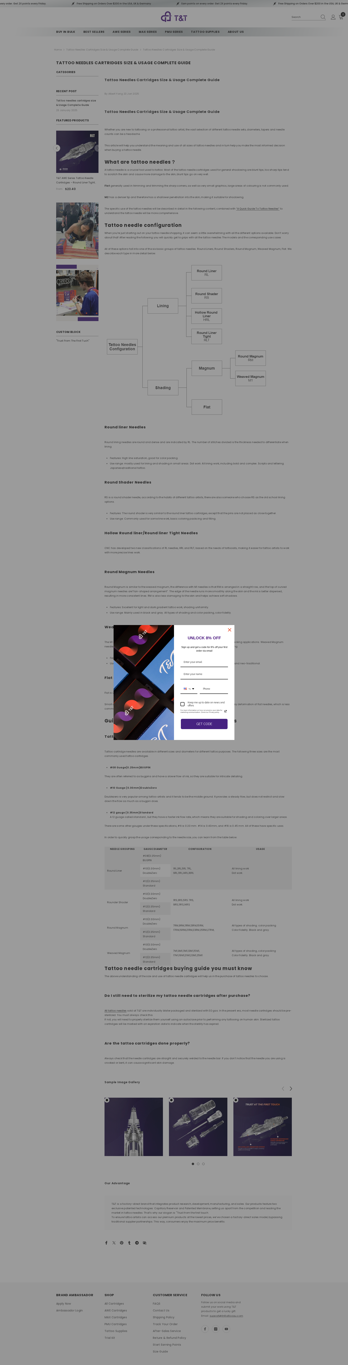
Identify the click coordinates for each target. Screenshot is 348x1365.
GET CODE (204, 724)
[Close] (229, 630)
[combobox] (188, 689)
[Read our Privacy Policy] (225, 711)
